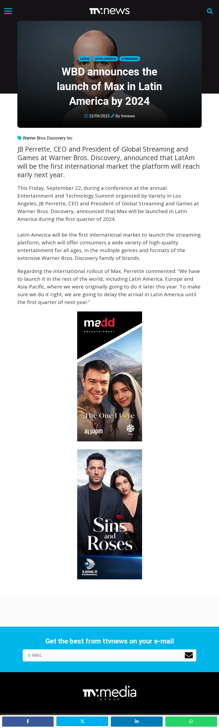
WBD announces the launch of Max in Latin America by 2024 (109, 86)
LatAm (84, 59)
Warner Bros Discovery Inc (47, 138)
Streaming (129, 59)
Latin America (105, 59)
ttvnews (128, 116)
